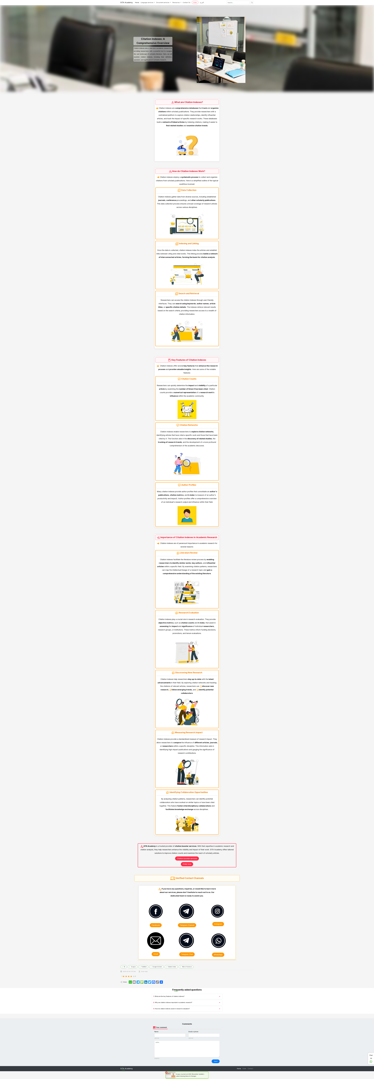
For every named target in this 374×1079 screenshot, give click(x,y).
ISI (124, 966)
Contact (250, 1068)
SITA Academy (126, 2)
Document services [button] (163, 2)
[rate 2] (126, 976)
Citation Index (172, 966)
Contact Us (186, 2)
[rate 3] (129, 976)
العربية (202, 2)
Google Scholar (157, 966)
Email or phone (193, 1032)
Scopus (133, 966)
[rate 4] (131, 976)
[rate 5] (134, 976)
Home (137, 2)
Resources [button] (176, 2)
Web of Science (187, 966)
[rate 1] (123, 976)
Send (215, 1061)
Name (156, 1032)
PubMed (144, 966)
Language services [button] (147, 2)
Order (195, 2)
